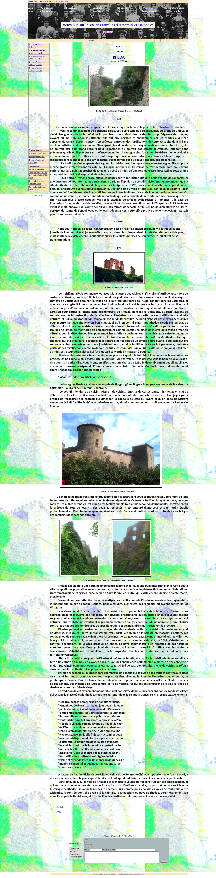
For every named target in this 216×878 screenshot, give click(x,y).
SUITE (58, 812)
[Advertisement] (39, 110)
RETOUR (59, 807)
